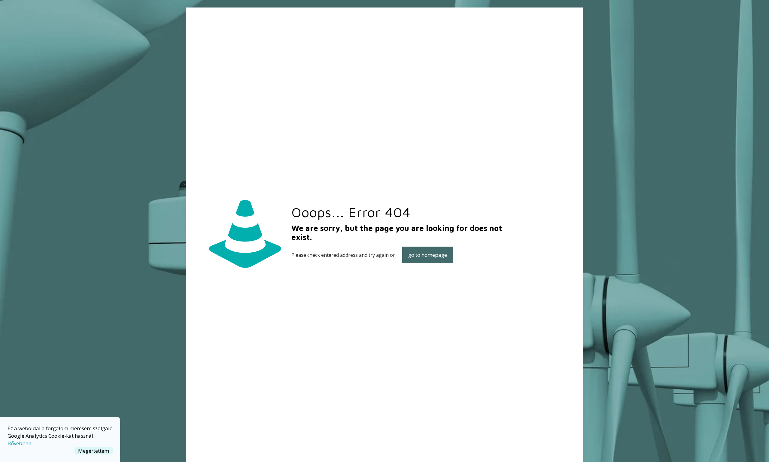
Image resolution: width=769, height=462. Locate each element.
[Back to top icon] (740, 449)
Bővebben (19, 443)
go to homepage (427, 254)
